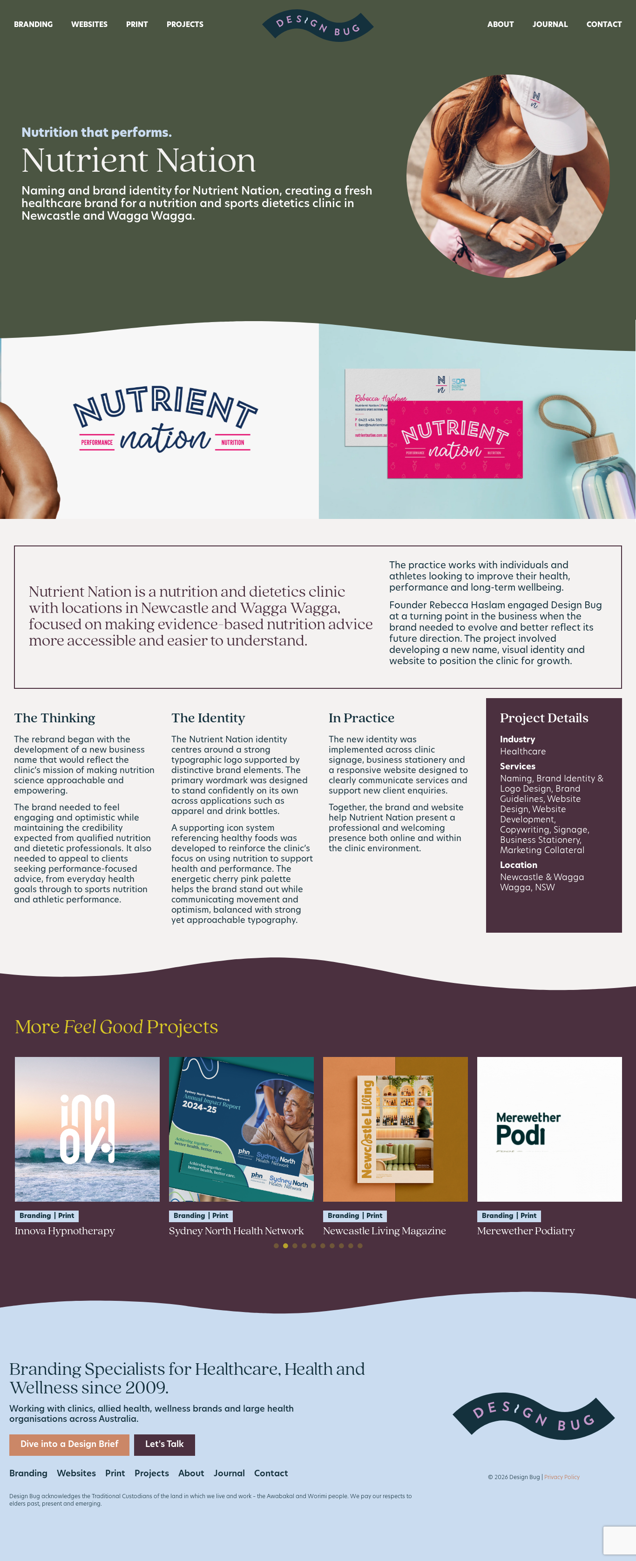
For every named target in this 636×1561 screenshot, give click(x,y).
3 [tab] (294, 1246)
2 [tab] (285, 1246)
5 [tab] (313, 1246)
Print (137, 25)
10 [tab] (360, 1246)
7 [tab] (332, 1246)
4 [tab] (304, 1246)
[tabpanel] (87, 1147)
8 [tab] (341, 1246)
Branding (33, 25)
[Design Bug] (318, 26)
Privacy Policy (562, 1477)
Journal (550, 25)
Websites (89, 25)
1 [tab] (276, 1246)
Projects (185, 25)
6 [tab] (322, 1246)
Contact (604, 25)
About (500, 25)
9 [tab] (350, 1246)
